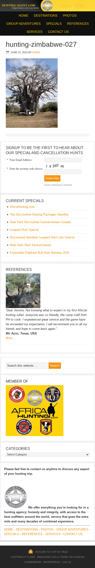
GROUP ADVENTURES (23, 23)
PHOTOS (69, 15)
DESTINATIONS (44, 15)
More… (10, 338)
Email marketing (52, 185)
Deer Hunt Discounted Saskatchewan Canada (40, 222)
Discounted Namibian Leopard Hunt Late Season (42, 237)
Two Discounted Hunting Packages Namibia (39, 214)
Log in (66, 562)
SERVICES (34, 32)
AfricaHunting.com (22, 207)
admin (36, 52)
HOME (23, 15)
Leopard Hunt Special (24, 229)
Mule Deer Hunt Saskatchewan (30, 245)
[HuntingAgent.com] (47, 10)
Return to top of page (51, 551)
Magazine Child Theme (52, 557)
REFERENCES (78, 23)
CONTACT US (58, 32)
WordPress (51, 562)
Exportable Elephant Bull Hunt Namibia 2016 (39, 252)
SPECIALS (54, 23)
